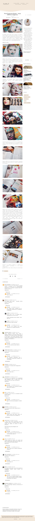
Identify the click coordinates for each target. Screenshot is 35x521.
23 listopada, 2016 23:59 (17, 483)
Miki (5, 392)
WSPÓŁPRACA (24, 4)
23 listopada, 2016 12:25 (15, 307)
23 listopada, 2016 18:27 (10, 392)
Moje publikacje (18, 4)
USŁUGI (27, 3)
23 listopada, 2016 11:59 (15, 284)
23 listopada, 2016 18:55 (13, 420)
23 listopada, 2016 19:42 (15, 454)
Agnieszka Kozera (8, 332)
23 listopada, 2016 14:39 (15, 332)
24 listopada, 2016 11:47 (15, 431)
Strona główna (16, 3)
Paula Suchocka (7, 284)
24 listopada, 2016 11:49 (15, 460)
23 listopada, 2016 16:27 (12, 364)
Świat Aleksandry (8, 454)
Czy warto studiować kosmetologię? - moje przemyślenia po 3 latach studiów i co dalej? (27, 79)
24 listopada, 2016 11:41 (15, 343)
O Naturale (23, 3)
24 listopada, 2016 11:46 (15, 370)
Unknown (8, 293)
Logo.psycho (7, 420)
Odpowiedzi (8, 305)
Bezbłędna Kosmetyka (9, 483)
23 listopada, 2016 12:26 (15, 293)
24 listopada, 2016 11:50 (15, 490)
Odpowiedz (7, 303)
